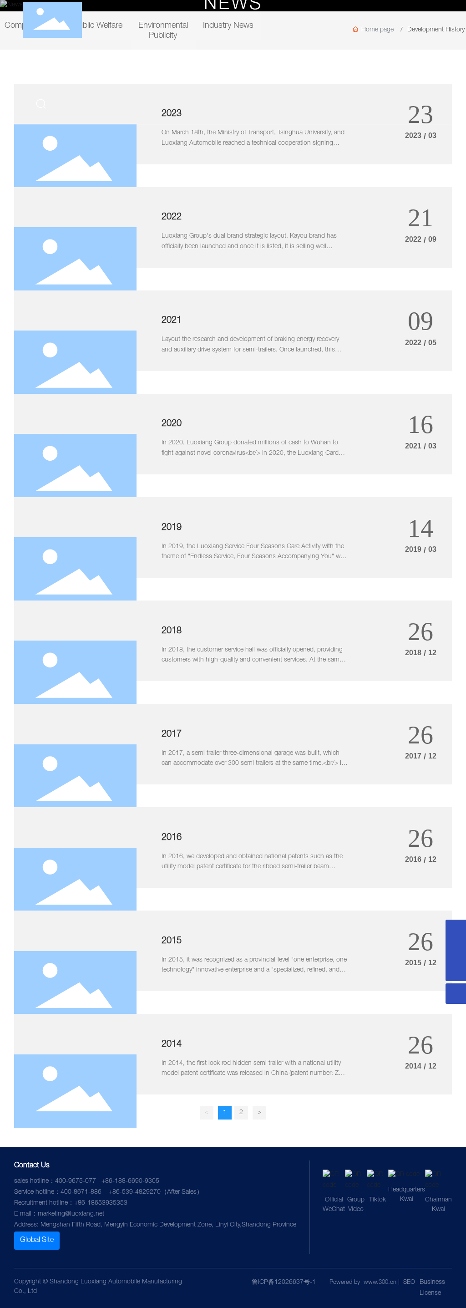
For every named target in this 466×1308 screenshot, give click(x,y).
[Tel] (456, 930)
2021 (172, 321)
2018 (172, 631)
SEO (409, 1283)
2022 (172, 217)
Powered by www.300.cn (362, 1283)
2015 (172, 941)
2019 (172, 528)
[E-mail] (456, 950)
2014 (172, 1044)
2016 (172, 838)
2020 (172, 424)
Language (451, 63)
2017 (172, 734)
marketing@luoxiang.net (71, 1214)
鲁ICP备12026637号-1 (284, 1282)
